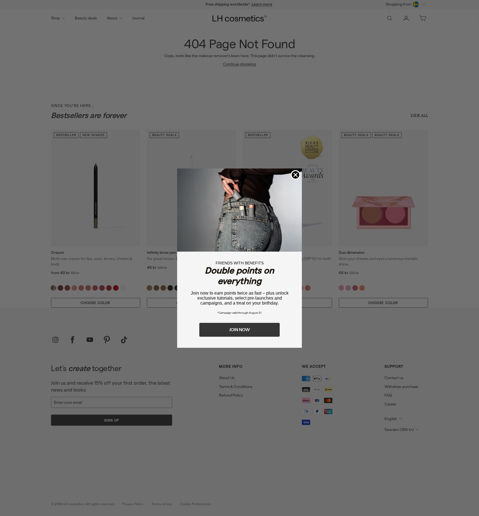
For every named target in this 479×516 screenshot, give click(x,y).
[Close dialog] (295, 175)
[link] (239, 210)
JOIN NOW (239, 329)
